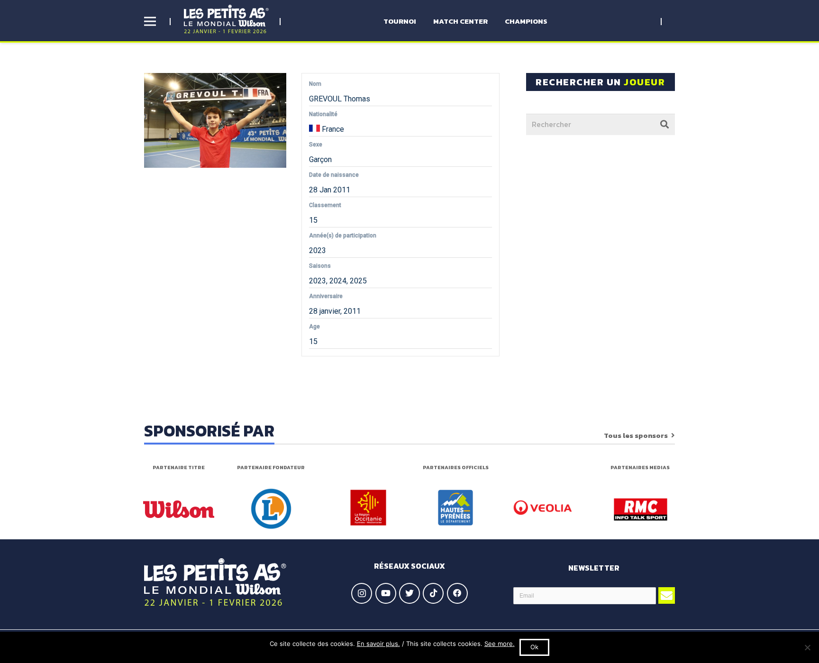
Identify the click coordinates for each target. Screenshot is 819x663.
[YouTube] (385, 593)
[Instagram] (361, 593)
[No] (807, 647)
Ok (534, 647)
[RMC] (640, 509)
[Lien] (226, 19)
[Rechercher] (664, 124)
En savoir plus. (378, 643)
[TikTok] (433, 593)
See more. (499, 643)
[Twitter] (409, 593)
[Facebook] (457, 593)
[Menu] (150, 21)
